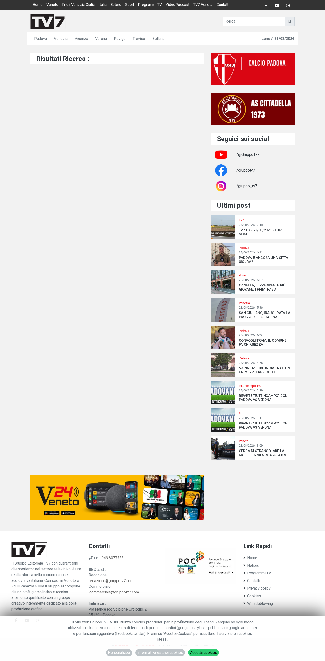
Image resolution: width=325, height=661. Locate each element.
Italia (102, 4)
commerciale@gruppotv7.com (114, 592)
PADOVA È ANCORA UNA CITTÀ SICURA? (263, 260)
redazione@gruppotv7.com (111, 580)
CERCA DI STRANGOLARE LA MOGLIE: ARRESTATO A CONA (262, 453)
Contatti (223, 4)
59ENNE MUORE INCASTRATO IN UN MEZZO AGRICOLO (264, 370)
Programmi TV (150, 4)
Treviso (139, 38)
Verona (101, 38)
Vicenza (81, 38)
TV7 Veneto (203, 4)
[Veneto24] (117, 497)
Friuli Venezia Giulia (78, 4)
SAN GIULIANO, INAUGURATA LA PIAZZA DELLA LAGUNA (264, 315)
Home (38, 4)
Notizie (253, 565)
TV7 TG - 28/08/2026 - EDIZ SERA (260, 232)
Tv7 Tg (243, 220)
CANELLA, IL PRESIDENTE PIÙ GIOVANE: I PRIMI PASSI (262, 287)
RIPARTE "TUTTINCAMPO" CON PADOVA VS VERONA (263, 398)
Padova (40, 38)
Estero (115, 4)
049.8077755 (113, 558)
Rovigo (120, 38)
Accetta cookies (203, 652)
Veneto (52, 4)
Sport (129, 4)
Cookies (254, 596)
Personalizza (119, 652)
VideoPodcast (177, 4)
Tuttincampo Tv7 (250, 386)
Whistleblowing (260, 603)
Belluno (158, 38)
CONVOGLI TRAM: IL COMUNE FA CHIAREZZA (262, 343)
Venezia (61, 38)
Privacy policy (259, 588)
